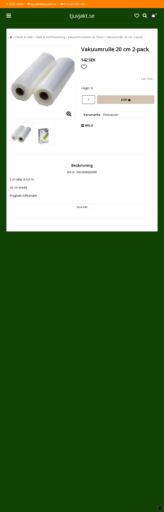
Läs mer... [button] (147, 79)
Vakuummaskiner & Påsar (86, 37)
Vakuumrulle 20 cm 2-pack (124, 37)
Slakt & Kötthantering (50, 37)
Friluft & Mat (24, 37)
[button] (137, 15)
